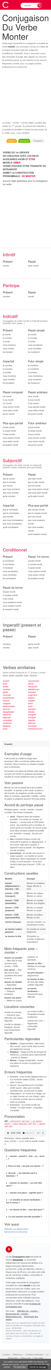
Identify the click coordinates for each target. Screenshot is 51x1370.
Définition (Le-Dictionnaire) (16, 1228)
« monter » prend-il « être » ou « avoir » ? (25, 1157)
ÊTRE (32, 159)
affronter (32, 723)
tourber (6, 680)
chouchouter (33, 680)
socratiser (32, 725)
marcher (33, 675)
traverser (7, 695)
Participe (11, 285)
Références (17, 1354)
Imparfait (8, 361)
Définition (11, 141)
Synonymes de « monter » (17, 1313)
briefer (6, 686)
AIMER (17, 162)
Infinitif (9, 255)
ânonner (6, 709)
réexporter (32, 686)
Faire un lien (26, 1357)
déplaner (7, 725)
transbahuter (8, 697)
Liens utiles (38, 1357)
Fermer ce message (38, 1366)
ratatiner (6, 689)
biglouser (7, 717)
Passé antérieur (38, 392)
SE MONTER (28, 176)
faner (5, 728)
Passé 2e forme (13, 588)
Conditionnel (15, 550)
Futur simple (35, 361)
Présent (8, 261)
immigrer (32, 717)
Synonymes (24, 141)
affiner (31, 683)
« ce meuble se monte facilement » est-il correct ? (24, 1201)
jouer (26, 675)
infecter (31, 711)
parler (11, 675)
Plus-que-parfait (13, 423)
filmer (30, 703)
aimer (5, 675)
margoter (32, 714)
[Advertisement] (25, 94)
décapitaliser (8, 711)
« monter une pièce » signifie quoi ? (25, 1192)
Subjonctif (12, 460)
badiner (31, 697)
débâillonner (33, 689)
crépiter (31, 700)
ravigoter (7, 703)
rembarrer (7, 723)
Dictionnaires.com (14, 1316)
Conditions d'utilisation (34, 1354)
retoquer (32, 709)
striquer (6, 700)
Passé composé (13, 392)
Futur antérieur (37, 423)
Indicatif (10, 316)
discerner (7, 714)
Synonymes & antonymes (15, 1231)
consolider (7, 720)
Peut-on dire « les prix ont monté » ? (26, 1165)
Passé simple (36, 330)
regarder (19, 675)
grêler (5, 692)
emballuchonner (35, 728)
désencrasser (9, 706)
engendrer (32, 695)
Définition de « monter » (28, 1311)
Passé (32, 261)
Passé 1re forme (38, 557)
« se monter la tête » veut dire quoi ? (26, 1209)
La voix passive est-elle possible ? (25, 1216)
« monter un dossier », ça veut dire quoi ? (24, 1184)
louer (5, 683)
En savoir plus (20, 1366)
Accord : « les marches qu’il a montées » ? (21, 1174)
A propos (6, 1354)
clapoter (31, 720)
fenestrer (32, 692)
